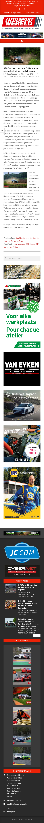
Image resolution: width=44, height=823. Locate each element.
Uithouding (29, 605)
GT (27, 603)
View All (36, 644)
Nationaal (33, 619)
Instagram (11, 820)
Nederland (31, 639)
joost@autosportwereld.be (17, 812)
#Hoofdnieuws (10, 76)
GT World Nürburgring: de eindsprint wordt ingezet (27, 595)
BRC (18, 76)
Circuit (23, 601)
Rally (22, 76)
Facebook (10, 816)
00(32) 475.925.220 (14, 809)
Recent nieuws (24, 621)
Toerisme (33, 621)
